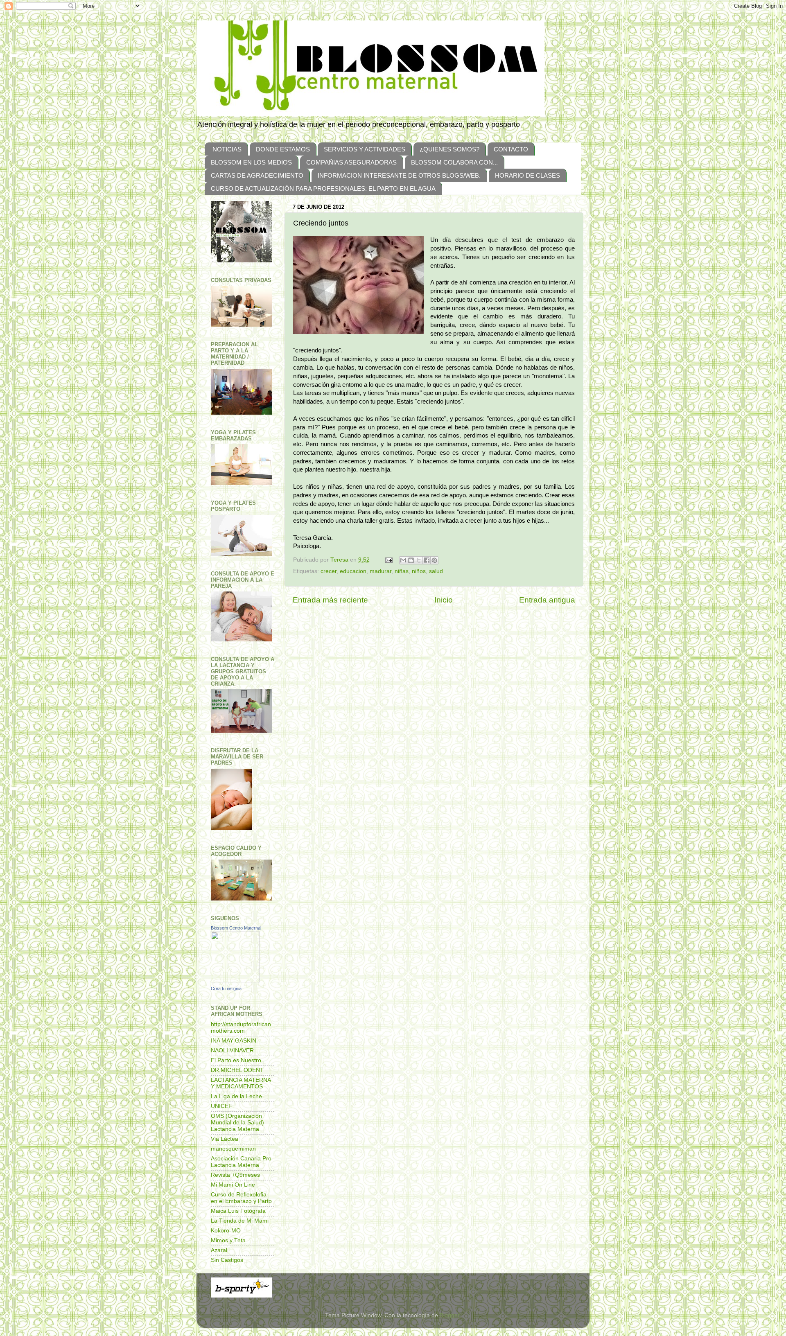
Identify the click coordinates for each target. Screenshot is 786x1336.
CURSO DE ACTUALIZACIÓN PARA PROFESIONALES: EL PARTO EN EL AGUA (323, 188)
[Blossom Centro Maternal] (235, 980)
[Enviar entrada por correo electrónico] (388, 560)
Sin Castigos (227, 1260)
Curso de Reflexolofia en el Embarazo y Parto (241, 1198)
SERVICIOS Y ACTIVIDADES (364, 149)
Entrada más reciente (330, 600)
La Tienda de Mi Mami (240, 1221)
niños (419, 571)
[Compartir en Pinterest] (434, 560)
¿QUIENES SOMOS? (449, 149)
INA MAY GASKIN (233, 1041)
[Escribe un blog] (411, 560)
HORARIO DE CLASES (527, 175)
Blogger (449, 1315)
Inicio (443, 600)
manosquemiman (233, 1149)
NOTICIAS (227, 149)
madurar (380, 571)
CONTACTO (511, 149)
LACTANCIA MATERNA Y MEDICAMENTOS (241, 1083)
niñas (402, 571)
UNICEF (221, 1106)
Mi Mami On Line (233, 1185)
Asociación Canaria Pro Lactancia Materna (241, 1161)
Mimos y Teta (228, 1240)
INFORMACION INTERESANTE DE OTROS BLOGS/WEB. (399, 175)
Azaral (219, 1250)
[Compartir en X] (419, 560)
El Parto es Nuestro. (237, 1060)
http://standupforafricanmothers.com (241, 1027)
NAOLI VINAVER (232, 1050)
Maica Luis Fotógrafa (238, 1211)
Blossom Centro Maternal (236, 927)
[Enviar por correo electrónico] (403, 560)
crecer (329, 571)
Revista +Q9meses (235, 1175)
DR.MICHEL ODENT (237, 1070)
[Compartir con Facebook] (426, 560)
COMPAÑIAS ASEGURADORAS (351, 162)
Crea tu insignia (226, 988)
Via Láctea (224, 1139)
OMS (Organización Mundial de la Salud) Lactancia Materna (237, 1122)
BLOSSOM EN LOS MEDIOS (251, 162)
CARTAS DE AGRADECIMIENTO (257, 175)
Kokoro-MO (226, 1231)
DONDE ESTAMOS (283, 149)
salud (436, 571)
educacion (353, 571)
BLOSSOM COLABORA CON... (454, 162)
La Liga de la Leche (236, 1096)
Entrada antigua (547, 600)
